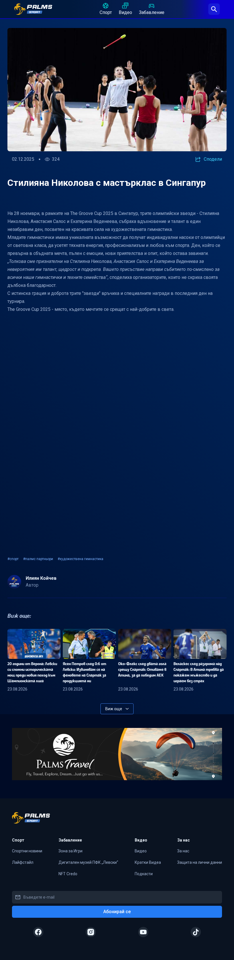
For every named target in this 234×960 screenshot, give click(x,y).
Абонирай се (117, 911)
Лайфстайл (22, 862)
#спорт (13, 559)
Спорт (106, 12)
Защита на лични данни (199, 862)
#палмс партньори (38, 559)
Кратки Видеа (148, 862)
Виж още (113, 709)
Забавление (151, 12)
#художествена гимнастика (80, 559)
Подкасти (144, 874)
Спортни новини (27, 851)
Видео (125, 12)
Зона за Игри (70, 851)
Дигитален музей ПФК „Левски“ (88, 862)
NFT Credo (67, 874)
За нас (183, 851)
